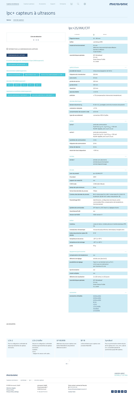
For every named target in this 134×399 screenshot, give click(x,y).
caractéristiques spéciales (77, 55)
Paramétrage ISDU (75, 200)
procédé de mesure (75, 71)
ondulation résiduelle (76, 108)
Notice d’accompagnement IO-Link (51, 75)
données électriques (75, 101)
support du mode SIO (76, 180)
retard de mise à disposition (78, 150)
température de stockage (77, 242)
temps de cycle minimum (77, 187)
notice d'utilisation (14, 75)
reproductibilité (74, 92)
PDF (37, 85)
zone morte (73, 78)
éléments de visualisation (77, 277)
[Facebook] (112, 391)
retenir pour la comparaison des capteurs (23, 49)
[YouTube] (125, 391)
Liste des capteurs (18, 20)
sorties (72, 121)
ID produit (73, 177)
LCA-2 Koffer (97, 306)
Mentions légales (11, 388)
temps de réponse (75, 147)
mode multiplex (74, 273)
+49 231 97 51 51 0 (42, 392)
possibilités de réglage (76, 262)
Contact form (71, 392)
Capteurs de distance (12, 380)
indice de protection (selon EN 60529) (78, 234)
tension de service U (76, 105)
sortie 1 (72, 125)
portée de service (75, 81)
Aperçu (9, 20)
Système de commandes (77, 208)
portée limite (73, 85)
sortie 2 (72, 132)
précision (72, 95)
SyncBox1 (96, 308)
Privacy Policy (10, 390)
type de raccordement (76, 115)
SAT (9, 85)
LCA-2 (95, 304)
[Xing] (119, 391)
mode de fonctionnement (77, 45)
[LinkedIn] (122, 391)
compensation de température (79, 255)
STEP (16, 85)
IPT (30, 85)
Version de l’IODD (75, 215)
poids (71, 246)
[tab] (98, 67)
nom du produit (74, 173)
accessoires (73, 292)
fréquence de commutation (78, 143)
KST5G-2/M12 (97, 300)
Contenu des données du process (79, 194)
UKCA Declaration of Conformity (42, 95)
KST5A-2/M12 (97, 296)
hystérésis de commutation (78, 140)
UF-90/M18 (96, 311)
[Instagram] (115, 391)
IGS (24, 85)
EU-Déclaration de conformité (17, 95)
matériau (72, 224)
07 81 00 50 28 (73, 387)
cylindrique (23, 380)
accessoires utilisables (76, 296)
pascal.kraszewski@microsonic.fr (78, 389)
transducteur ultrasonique (77, 230)
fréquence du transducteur (77, 74)
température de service (76, 239)
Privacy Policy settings (13, 392)
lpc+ (30, 380)
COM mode (73, 184)
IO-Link (72, 170)
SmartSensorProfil (75, 211)
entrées (72, 156)
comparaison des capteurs (16, 55)
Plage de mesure (74, 38)
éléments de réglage (76, 259)
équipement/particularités (77, 252)
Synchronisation (74, 270)
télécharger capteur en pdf (16, 65)
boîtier (72, 42)
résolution (73, 88)
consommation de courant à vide (79, 112)
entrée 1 (72, 160)
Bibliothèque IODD (30, 75)
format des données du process (79, 191)
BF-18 (94, 302)
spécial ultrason (74, 67)
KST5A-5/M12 (97, 298)
